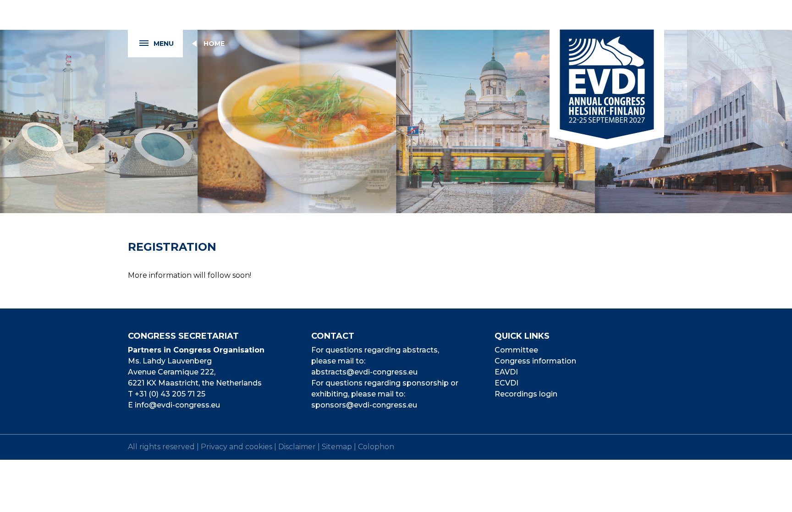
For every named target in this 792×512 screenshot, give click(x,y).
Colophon (376, 446)
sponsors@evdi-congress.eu (364, 405)
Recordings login (526, 394)
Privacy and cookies (236, 446)
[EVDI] (607, 74)
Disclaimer (297, 446)
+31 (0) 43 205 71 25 (170, 394)
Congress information (535, 361)
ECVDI (506, 383)
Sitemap (337, 446)
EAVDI (506, 372)
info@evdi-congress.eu (177, 405)
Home (214, 43)
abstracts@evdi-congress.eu (364, 372)
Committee (516, 350)
